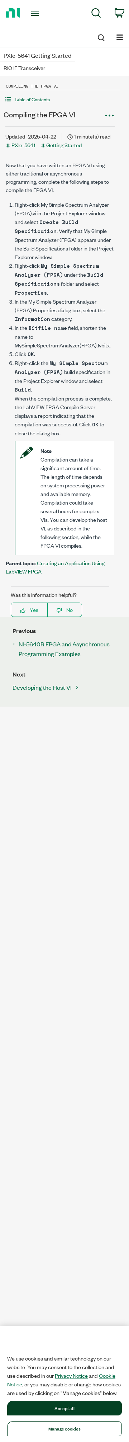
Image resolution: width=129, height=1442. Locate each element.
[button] (60, 99)
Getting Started (64, 145)
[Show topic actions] (109, 115)
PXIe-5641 (23, 145)
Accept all (64, 1407)
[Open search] (101, 37)
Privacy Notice (71, 1375)
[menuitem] (96, 14)
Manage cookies (64, 1428)
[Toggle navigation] (35, 13)
